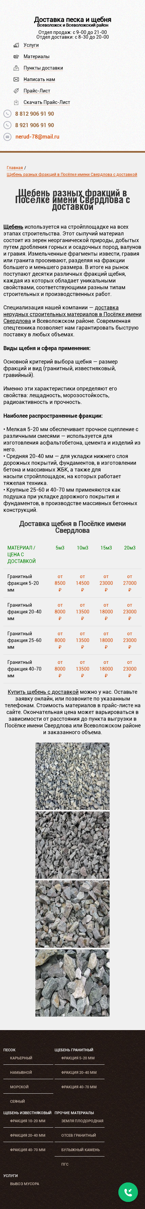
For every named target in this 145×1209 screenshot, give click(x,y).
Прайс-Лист (37, 90)
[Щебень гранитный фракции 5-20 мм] (72, 808)
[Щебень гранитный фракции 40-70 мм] (72, 1015)
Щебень (13, 226)
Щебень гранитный (74, 1050)
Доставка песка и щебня (72, 19)
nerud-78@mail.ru (37, 137)
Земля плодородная (82, 1121)
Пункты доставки (43, 68)
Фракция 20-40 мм (79, 1072)
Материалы (37, 56)
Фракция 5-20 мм (78, 1058)
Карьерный (21, 1058)
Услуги (31, 45)
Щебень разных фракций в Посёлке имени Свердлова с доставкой (72, 174)
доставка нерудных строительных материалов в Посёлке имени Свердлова (72, 314)
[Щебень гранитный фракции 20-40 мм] (72, 877)
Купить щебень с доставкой (43, 692)
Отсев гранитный (78, 1135)
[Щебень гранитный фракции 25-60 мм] (72, 946)
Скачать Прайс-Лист (47, 102)
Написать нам (39, 79)
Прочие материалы (74, 1113)
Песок (9, 1050)
